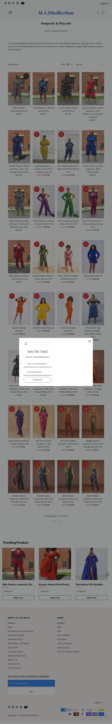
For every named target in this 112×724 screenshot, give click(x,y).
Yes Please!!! (37, 380)
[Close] (89, 341)
